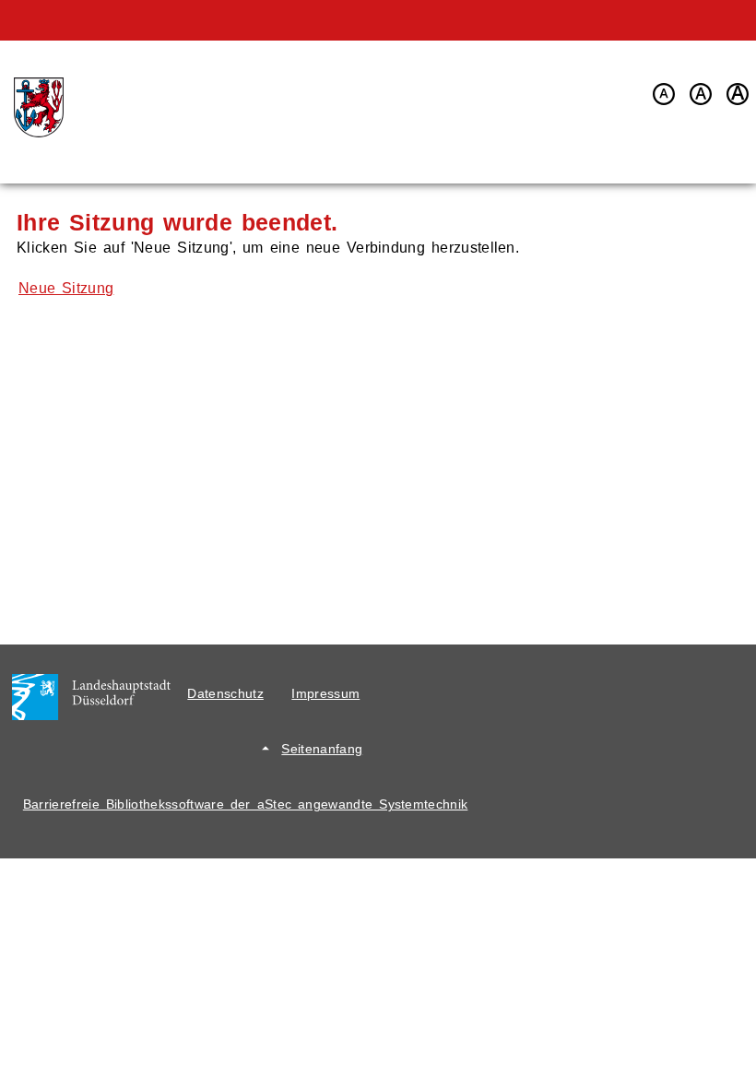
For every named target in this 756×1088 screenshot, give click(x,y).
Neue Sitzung (65, 288)
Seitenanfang (321, 748)
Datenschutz (225, 693)
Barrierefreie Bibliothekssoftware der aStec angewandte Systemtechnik (245, 804)
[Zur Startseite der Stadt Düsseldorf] (36, 107)
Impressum (325, 693)
